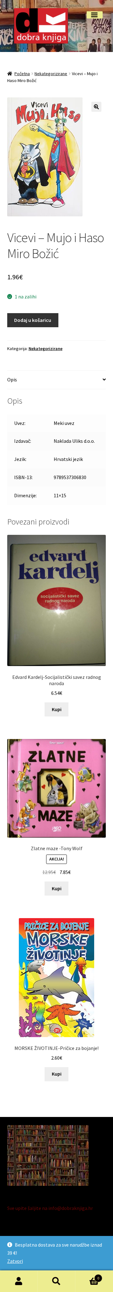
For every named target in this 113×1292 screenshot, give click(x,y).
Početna (22, 73)
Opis (12, 379)
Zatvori (15, 1261)
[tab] (56, 380)
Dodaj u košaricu (32, 320)
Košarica (87, 1275)
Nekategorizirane (51, 73)
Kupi (57, 709)
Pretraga (56, 1281)
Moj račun (19, 1281)
